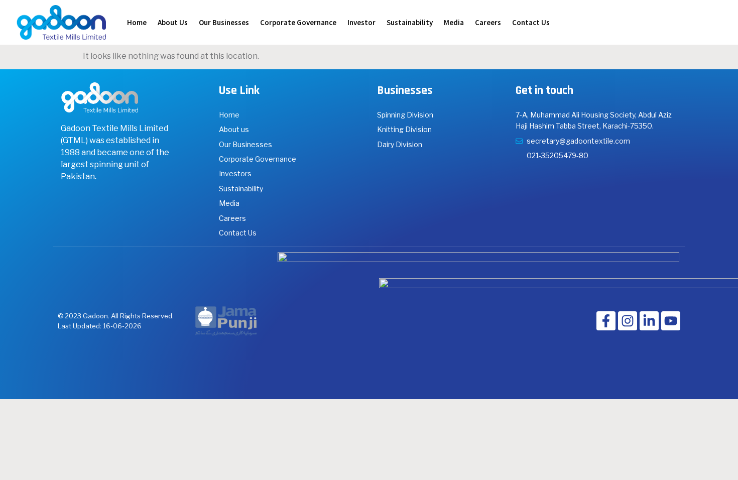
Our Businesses (224, 22)
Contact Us (531, 22)
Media (454, 22)
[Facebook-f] (606, 320)
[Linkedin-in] (649, 320)
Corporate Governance (298, 22)
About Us (173, 22)
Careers (488, 22)
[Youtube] (670, 320)
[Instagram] (627, 320)
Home (137, 22)
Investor (361, 22)
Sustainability (410, 22)
